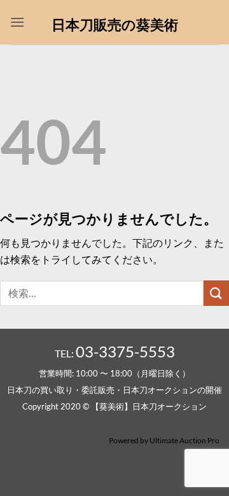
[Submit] (216, 292)
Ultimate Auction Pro (184, 440)
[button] (17, 22)
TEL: (115, 353)
